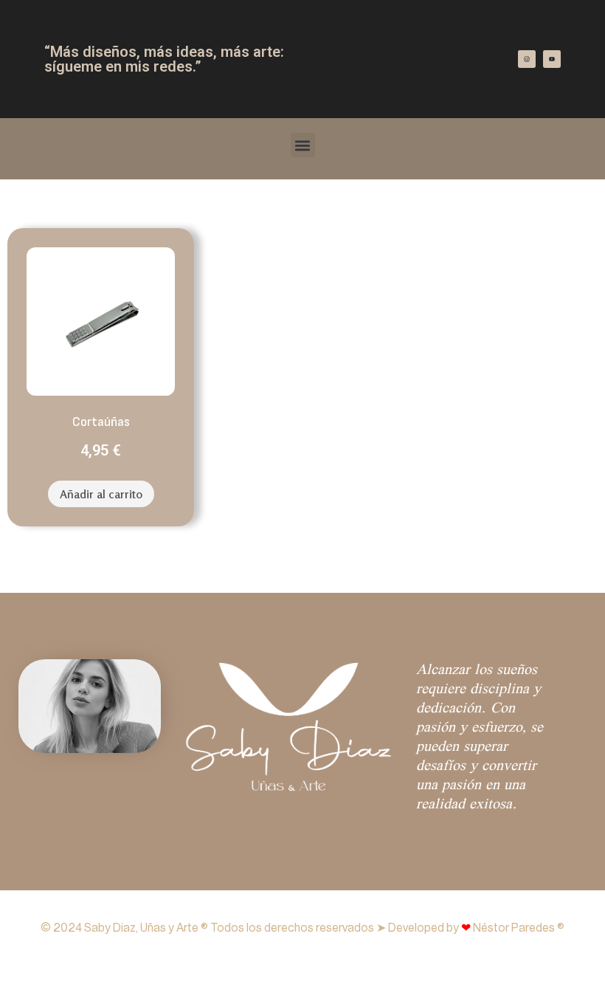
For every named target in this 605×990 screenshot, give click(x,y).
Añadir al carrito (101, 494)
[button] (303, 145)
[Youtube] (552, 59)
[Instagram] (527, 59)
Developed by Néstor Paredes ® (476, 928)
